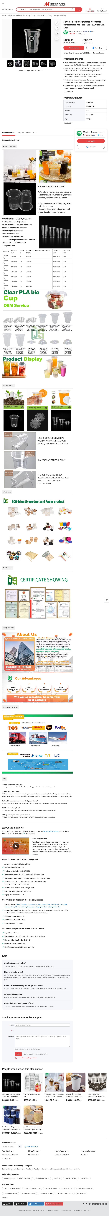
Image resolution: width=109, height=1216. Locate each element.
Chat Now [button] (98, 48)
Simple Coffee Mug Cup (65, 1193)
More (4, 1197)
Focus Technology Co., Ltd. (39, 1210)
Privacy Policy (87, 1210)
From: (12, 1025)
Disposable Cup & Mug (44, 16)
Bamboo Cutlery (46, 907)
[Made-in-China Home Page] (54, 4)
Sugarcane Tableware (88, 1151)
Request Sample (98, 53)
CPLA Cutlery (6, 1159)
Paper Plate (46, 904)
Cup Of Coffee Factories (12, 1188)
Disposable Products (42, 1178)
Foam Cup (57, 1178)
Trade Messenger (36, 1204)
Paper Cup (56, 907)
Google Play (20, 1204)
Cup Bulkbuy (81, 1193)
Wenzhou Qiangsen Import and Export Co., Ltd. (75, 31)
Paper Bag (63, 904)
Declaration (77, 1210)
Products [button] (22, 9)
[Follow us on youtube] (99, 1204)
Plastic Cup (85, 1178)
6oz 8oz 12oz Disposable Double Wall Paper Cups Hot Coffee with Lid (11, 1129)
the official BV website (51, 831)
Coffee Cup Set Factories (32, 1188)
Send (18, 1054)
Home (4, 16)
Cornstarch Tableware (9, 1155)
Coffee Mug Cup (66, 1188)
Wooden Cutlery (20, 907)
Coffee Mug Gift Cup (46, 1193)
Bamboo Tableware (60, 1151)
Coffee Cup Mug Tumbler (84, 1188)
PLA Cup (83, 1155)
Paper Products (7, 1151)
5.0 (86, 135)
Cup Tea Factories (51, 1188)
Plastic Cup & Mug (25, 1178)
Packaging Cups (9, 1178)
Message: (11, 1036)
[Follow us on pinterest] (103, 1204)
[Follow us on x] (93, 1204)
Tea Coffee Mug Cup (10, 1193)
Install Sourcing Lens (55, 1204)
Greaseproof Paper (33, 907)
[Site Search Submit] (78, 9)
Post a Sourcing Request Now (26, 1058)
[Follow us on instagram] (96, 1204)
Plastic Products (33, 1151)
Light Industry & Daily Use (16, 16)
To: (13, 1031)
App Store (7, 1204)
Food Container (21, 904)
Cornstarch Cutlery (34, 904)
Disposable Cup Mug (28, 1193)
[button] (3, 3)
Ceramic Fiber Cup (71, 1178)
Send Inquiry (74, 48)
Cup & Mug (31, 16)
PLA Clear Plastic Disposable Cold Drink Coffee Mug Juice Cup (54, 1096)
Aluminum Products (61, 1155)
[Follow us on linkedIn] (106, 1204)
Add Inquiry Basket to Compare (31, 70)
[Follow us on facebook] (90, 1204)
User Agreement (66, 1210)
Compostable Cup (60, 16)
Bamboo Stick (9, 907)
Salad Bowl (55, 904)
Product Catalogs (32, 1147)
